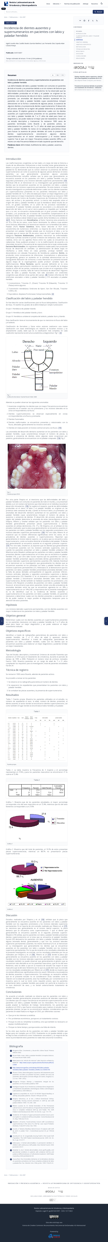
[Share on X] (93, 21)
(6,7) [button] (8, 220)
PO (63, 75)
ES (52, 75)
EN (57, 75)
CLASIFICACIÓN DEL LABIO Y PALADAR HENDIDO (87, 36)
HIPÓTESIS (79, 40)
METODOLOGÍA (81, 47)
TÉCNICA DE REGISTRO (83, 49)
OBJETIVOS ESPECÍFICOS (83, 44)
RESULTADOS (80, 51)
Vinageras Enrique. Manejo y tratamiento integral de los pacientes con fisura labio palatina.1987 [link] (38, 1083)
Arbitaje (85, 4)
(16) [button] (27, 506)
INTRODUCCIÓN (81, 33)
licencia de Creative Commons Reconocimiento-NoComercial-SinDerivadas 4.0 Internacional (54, 1225)
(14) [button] (58, 438)
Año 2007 (23, 17)
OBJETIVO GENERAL (82, 42)
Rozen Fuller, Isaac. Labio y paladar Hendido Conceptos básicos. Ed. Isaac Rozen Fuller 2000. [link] (38, 1056)
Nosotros (94, 4)
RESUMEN (79, 31)
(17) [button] (7, 545)
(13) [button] (65, 180)
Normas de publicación (72, 4)
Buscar (98, 12)
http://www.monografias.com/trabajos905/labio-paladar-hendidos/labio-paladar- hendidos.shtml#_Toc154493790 (31, 1069)
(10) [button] (59, 428)
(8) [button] (46, 275)
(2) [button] (53, 294)
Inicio (48, 4)
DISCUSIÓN (79, 53)
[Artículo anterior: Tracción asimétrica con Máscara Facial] (2, 621)
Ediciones (57, 4)
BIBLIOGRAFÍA (80, 58)
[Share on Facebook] (88, 21)
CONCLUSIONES (81, 56)
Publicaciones (13, 17)
